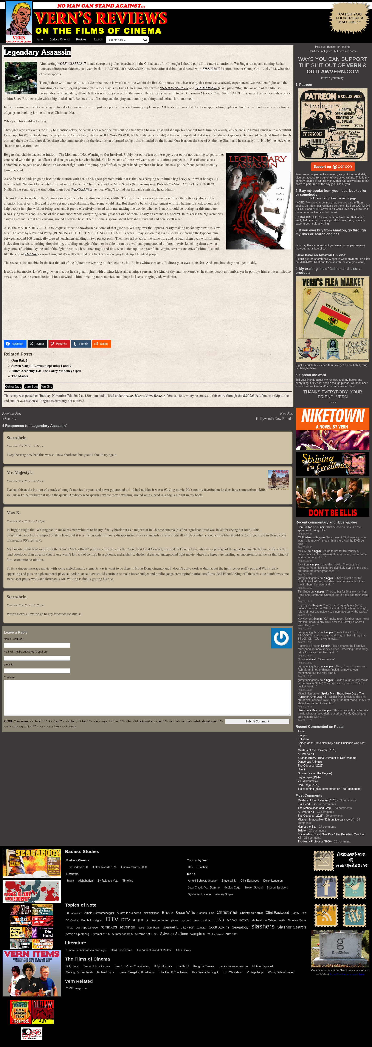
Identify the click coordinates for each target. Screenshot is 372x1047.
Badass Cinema (60, 39)
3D (67, 913)
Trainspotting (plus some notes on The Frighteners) (329, 788)
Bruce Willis (229, 880)
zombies (231, 934)
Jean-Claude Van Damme (204, 887)
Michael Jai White (263, 920)
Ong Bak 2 (19, 360)
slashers (263, 926)
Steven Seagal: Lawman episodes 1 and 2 (41, 365)
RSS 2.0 (248, 395)
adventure (76, 913)
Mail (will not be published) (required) (26, 651)
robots (141, 927)
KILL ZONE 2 (212, 68)
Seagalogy (240, 927)
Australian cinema (129, 913)
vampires (197, 934)
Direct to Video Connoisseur (132, 966)
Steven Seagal (253, 887)
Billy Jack (72, 966)
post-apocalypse (87, 927)
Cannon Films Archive (96, 966)
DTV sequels (134, 919)
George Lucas (160, 920)
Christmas (227, 912)
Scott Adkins (219, 927)
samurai (201, 927)
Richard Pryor (105, 972)
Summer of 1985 (122, 934)
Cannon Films (205, 913)
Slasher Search (291, 927)
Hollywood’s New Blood (273, 418)
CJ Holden (304, 537)
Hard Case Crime (121, 950)
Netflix (282, 920)
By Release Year (108, 880)
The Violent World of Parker (154, 950)
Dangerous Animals (310, 761)
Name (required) (13, 639)
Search (98, 39)
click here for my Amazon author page (332, 198)
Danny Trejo (298, 913)
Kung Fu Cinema (203, 966)
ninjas (69, 927)
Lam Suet (31, 386)
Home (39, 39)
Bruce (167, 912)
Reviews (81, 39)
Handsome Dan (307, 710)
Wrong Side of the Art (281, 972)
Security (10, 418)
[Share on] (117, 344)
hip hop (185, 920)
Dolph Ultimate (163, 966)
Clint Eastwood (249, 880)
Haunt (301, 769)
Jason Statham (202, 920)
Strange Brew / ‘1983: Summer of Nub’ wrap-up (327, 757)
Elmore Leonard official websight (86, 950)
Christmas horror (251, 913)
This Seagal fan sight (205, 972)
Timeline (127, 880)
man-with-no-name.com (233, 966)
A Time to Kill (306, 754)
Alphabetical (85, 880)
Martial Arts (143, 395)
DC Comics (72, 920)
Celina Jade (13, 386)
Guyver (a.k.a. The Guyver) (315, 773)
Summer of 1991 (146, 934)
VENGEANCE (82, 189)
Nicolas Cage (232, 887)
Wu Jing (46, 386)
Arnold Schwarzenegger (202, 880)
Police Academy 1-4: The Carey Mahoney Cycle (46, 370)
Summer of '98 (100, 934)
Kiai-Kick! (183, 966)
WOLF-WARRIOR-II (71, 63)
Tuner (320, 527)
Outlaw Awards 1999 (104, 867)
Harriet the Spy (307, 826)
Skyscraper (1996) (309, 777)
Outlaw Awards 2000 (134, 867)
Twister (302, 830)
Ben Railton (305, 527)
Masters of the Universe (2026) (317, 750)
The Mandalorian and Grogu (315, 808)
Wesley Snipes (224, 894)
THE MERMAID (207, 88)
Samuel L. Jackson (178, 927)
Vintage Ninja (255, 972)
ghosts (174, 920)
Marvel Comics (238, 920)
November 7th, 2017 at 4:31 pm (25, 446)
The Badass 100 (77, 867)
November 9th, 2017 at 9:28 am (25, 605)
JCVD (219, 920)
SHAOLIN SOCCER (174, 88)
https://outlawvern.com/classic (347, 974)
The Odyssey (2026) (310, 765)
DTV (191, 867)
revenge (127, 927)
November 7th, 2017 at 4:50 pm (25, 481)
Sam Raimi (153, 927)
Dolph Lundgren (273, 880)
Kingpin (320, 537)
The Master (19, 376)
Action (128, 395)
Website (8, 664)
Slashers (203, 867)
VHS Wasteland (232, 972)
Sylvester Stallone (199, 894)
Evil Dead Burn (307, 804)
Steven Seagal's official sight (137, 972)
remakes (109, 927)
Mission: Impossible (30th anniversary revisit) (326, 819)
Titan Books (183, 950)
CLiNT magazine (76, 988)
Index (70, 880)
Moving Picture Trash (79, 972)
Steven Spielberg (277, 887)
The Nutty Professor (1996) (315, 841)
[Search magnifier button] (145, 39)
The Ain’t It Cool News (173, 972)
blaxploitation (151, 913)
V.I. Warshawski (308, 781)
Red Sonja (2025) (308, 785)
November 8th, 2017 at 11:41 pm (26, 521)
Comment (9, 677)
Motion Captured (262, 966)
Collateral (310, 659)
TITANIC (31, 254)
